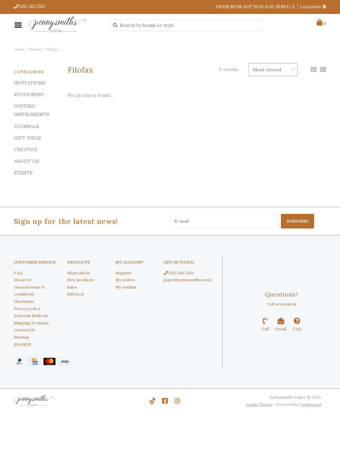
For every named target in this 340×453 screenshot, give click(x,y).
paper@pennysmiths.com (187, 279)
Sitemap (21, 337)
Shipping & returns (31, 322)
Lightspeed (310, 404)
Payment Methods (31, 315)
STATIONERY (29, 94)
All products (78, 272)
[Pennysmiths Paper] (64, 25)
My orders (125, 279)
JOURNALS (26, 126)
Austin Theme (259, 404)
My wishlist (126, 287)
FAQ (18, 272)
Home (19, 49)
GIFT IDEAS (27, 138)
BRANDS (22, 344)
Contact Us (24, 329)
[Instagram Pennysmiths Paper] (177, 401)
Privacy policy (27, 308)
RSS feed (75, 293)
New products (80, 279)
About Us (22, 279)
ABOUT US (26, 161)
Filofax (52, 49)
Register (123, 272)
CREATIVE (25, 150)
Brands (35, 49)
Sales (72, 287)
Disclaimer (24, 301)
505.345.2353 (181, 272)
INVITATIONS (29, 83)
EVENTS (23, 173)
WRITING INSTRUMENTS (31, 110)
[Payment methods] (21, 362)
